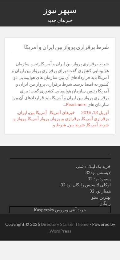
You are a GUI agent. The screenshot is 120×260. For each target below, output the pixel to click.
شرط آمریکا (98, 124)
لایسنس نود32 (98, 172)
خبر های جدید (60, 20)
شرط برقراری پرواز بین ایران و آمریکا (66, 46)
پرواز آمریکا (38, 118)
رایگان (105, 203)
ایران (22, 112)
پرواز (55, 118)
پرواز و (20, 118)
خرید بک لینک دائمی (93, 166)
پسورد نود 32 (99, 178)
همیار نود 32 (100, 190)
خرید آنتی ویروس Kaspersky (60, 209)
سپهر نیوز (60, 9)
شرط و (59, 124)
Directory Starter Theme (65, 224)
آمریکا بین (38, 112)
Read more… (75, 104)
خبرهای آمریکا (62, 112)
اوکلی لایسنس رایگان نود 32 (86, 184)
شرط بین (76, 124)
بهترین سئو (101, 197)
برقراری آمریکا (95, 118)
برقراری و (71, 118)
